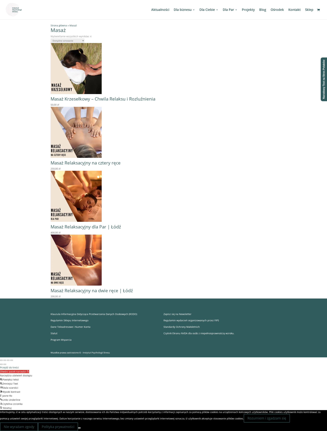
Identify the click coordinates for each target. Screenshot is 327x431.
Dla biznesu (183, 10)
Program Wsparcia (61, 339)
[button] (14, 371)
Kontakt (294, 10)
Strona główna (59, 25)
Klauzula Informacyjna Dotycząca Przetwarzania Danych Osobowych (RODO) (94, 314)
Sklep (309, 10)
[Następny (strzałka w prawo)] (4, 364)
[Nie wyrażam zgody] (79, 427)
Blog (262, 10)
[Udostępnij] (8, 360)
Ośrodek (277, 10)
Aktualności (160, 10)
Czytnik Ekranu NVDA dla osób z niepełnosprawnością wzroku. (199, 333)
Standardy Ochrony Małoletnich (182, 326)
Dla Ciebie (207, 10)
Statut (54, 333)
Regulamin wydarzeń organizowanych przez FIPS (191, 320)
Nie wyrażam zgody (19, 426)
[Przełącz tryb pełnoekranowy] (4, 360)
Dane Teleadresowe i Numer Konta (70, 326)
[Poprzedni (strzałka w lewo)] (1, 364)
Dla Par (228, 10)
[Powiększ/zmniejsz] (1, 360)
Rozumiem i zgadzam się (266, 418)
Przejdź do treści (9, 367)
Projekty (248, 10)
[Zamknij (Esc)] (11, 360)
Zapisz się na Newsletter (177, 314)
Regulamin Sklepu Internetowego (69, 320)
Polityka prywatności (58, 426)
